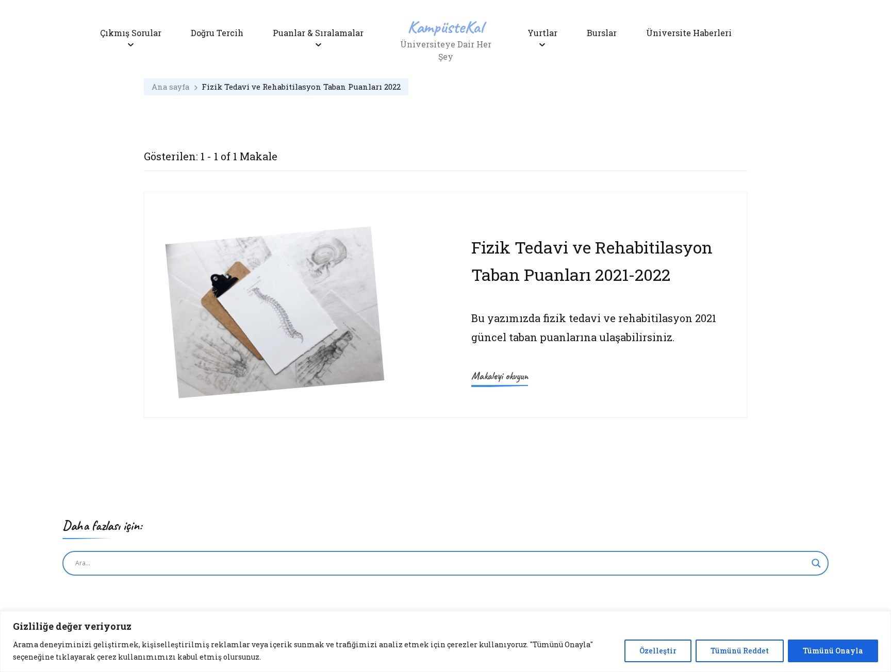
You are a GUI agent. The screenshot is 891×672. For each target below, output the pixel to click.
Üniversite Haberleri (689, 32)
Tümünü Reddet (740, 651)
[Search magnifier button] (816, 563)
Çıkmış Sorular (130, 32)
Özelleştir (657, 651)
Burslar (602, 32)
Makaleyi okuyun (499, 375)
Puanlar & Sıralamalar (318, 32)
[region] (445, 641)
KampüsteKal (445, 26)
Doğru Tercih (217, 32)
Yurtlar (542, 32)
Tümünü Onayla (833, 651)
